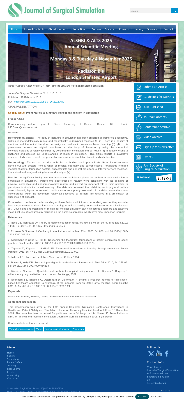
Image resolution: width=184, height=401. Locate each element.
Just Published (153, 107)
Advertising (13, 375)
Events (148, 157)
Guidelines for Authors (159, 97)
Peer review (78, 329)
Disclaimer (20, 391)
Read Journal (14, 368)
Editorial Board (78, 29)
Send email (160, 383)
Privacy (30, 391)
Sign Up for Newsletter (159, 147)
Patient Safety (14, 362)
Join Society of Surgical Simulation (157, 167)
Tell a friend (62, 391)
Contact (168, 29)
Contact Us (75, 391)
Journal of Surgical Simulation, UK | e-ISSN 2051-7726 (36, 388)
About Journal (56, 29)
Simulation (13, 359)
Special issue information (57, 329)
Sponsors (152, 29)
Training (138, 29)
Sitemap (40, 391)
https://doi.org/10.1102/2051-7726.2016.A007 (40, 101)
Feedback (50, 391)
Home (14, 29)
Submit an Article (155, 87)
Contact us (13, 378)
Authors (96, 29)
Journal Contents (34, 29)
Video (39, 329)
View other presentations (21, 329)
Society (109, 29)
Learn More (156, 396)
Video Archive (153, 137)
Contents (20, 86)
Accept (142, 396)
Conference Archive (157, 127)
